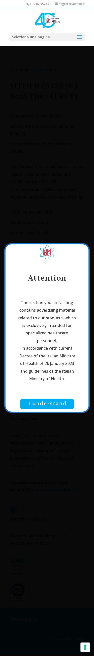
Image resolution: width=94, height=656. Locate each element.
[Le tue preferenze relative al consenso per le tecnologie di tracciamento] (85, 647)
